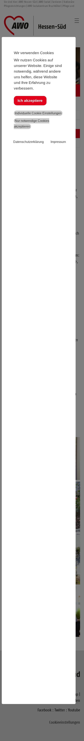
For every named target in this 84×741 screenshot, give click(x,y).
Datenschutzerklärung (28, 141)
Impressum (58, 141)
